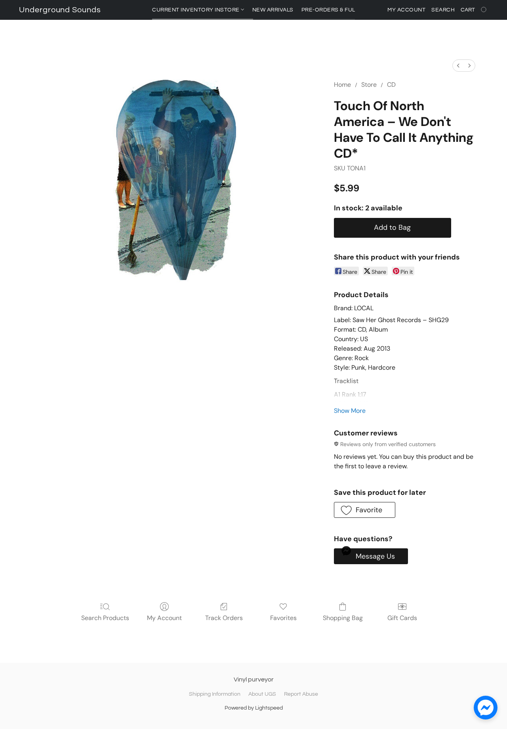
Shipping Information (214, 694)
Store (369, 84)
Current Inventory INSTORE (196, 10)
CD (391, 84)
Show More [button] (350, 410)
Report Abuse (301, 694)
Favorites (283, 618)
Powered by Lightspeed (254, 708)
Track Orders (224, 618)
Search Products (105, 618)
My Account (164, 618)
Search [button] (443, 10)
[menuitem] (458, 65)
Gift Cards (402, 618)
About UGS (262, 694)
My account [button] (406, 10)
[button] (60, 10)
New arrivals (273, 10)
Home (342, 84)
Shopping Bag (343, 618)
